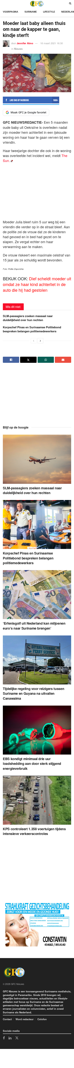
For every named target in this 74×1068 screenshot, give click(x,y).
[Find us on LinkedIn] (10, 1038)
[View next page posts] (40, 340)
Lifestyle (49, 11)
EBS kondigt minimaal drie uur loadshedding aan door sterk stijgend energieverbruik (32, 763)
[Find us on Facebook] (4, 1038)
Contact (7, 1019)
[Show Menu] (4, 3)
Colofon (42, 1019)
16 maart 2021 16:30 (51, 43)
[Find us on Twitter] (17, 1038)
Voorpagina (10, 11)
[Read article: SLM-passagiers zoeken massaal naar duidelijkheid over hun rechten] (37, 459)
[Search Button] (70, 3)
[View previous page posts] (33, 340)
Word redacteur (25, 1019)
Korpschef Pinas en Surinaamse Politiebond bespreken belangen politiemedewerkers (32, 329)
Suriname (30, 11)
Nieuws (18, 48)
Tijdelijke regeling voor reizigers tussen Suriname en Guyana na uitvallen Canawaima (33, 693)
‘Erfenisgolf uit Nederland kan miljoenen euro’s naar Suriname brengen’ (34, 626)
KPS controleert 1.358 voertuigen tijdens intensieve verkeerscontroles (34, 831)
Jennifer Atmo (25, 43)
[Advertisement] (37, 190)
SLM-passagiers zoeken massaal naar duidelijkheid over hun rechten (28, 318)
